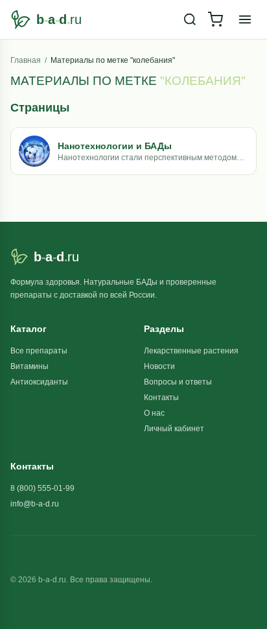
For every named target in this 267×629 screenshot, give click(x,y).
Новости (159, 366)
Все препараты (38, 350)
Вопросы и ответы (178, 381)
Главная (25, 60)
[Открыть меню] (245, 19)
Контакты (161, 397)
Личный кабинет (174, 428)
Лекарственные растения (191, 350)
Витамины (29, 366)
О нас (154, 413)
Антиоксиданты (39, 381)
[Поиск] (190, 19)
